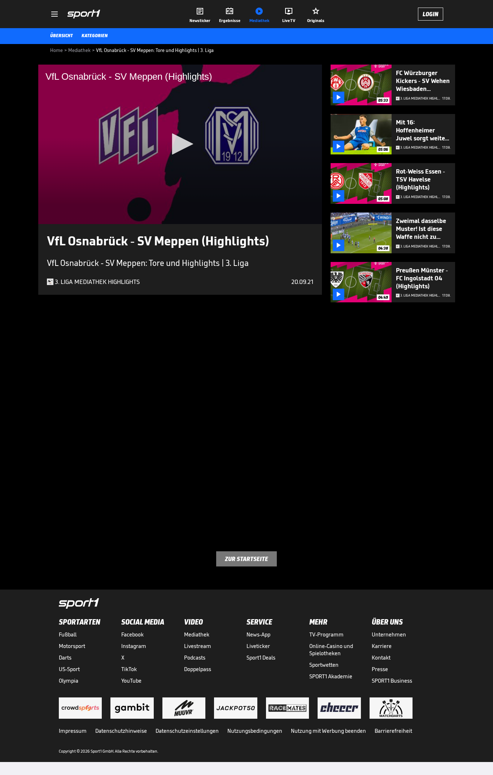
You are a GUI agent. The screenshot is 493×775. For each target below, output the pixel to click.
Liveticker (258, 646)
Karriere (382, 646)
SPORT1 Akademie (330, 676)
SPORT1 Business (392, 680)
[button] (180, 144)
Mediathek (196, 634)
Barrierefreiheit (393, 730)
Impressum (73, 730)
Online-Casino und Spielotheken (331, 650)
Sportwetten (324, 664)
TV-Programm (326, 634)
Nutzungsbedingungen (254, 730)
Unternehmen (389, 634)
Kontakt (381, 657)
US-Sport (69, 669)
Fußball (68, 634)
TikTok (129, 669)
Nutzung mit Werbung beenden (328, 730)
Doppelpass (197, 669)
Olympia (68, 680)
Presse (380, 669)
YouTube (131, 680)
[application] (180, 144)
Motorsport (72, 646)
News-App (258, 634)
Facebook (132, 634)
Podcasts (194, 657)
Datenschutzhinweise (121, 730)
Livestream (197, 646)
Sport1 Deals (261, 657)
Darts (65, 657)
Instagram (133, 646)
